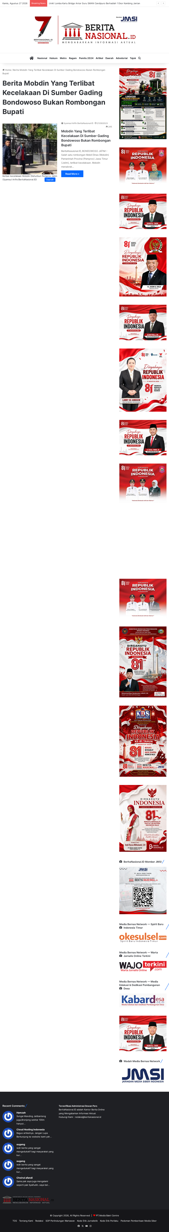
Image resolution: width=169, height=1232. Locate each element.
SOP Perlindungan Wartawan (60, 1220)
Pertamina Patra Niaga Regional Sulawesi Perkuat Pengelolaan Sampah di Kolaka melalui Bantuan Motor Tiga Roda (107, 3)
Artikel (99, 58)
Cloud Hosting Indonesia (31, 1129)
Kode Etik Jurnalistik (87, 1220)
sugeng (21, 1144)
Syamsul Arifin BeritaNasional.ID (78, 123)
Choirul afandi (25, 1177)
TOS (15, 1220)
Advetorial (122, 58)
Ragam (73, 58)
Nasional (42, 58)
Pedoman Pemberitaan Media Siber (139, 1220)
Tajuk (133, 58)
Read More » (72, 173)
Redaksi (39, 1220)
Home (7, 70)
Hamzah (21, 1112)
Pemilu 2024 (86, 58)
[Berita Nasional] (84, 29)
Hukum (54, 58)
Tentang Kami (26, 1220)
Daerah (109, 58)
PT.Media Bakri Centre (107, 1215)
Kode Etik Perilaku (109, 1220)
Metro (63, 58)
